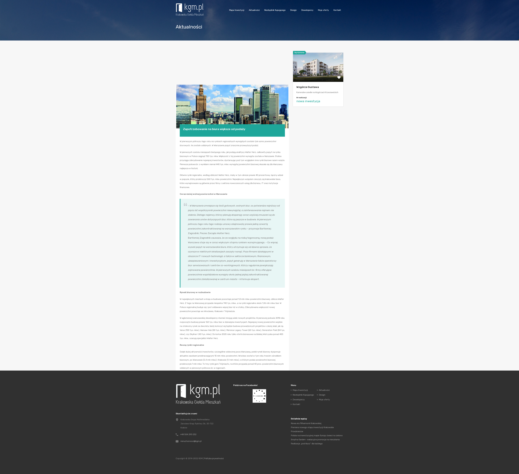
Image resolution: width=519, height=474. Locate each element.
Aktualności (254, 10)
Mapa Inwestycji (236, 10)
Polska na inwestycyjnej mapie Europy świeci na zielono (317, 435)
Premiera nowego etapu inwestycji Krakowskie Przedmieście (312, 429)
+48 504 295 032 (188, 434)
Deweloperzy (307, 10)
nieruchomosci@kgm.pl (191, 441)
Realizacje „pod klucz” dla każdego (307, 443)
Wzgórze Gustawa (307, 87)
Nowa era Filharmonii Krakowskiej (306, 423)
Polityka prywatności (214, 458)
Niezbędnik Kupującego (275, 10)
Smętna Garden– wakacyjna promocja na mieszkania (315, 439)
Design (293, 10)
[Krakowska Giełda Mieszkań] (190, 15)
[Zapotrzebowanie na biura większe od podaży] (232, 106)
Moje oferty (323, 10)
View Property (318, 76)
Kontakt (337, 10)
